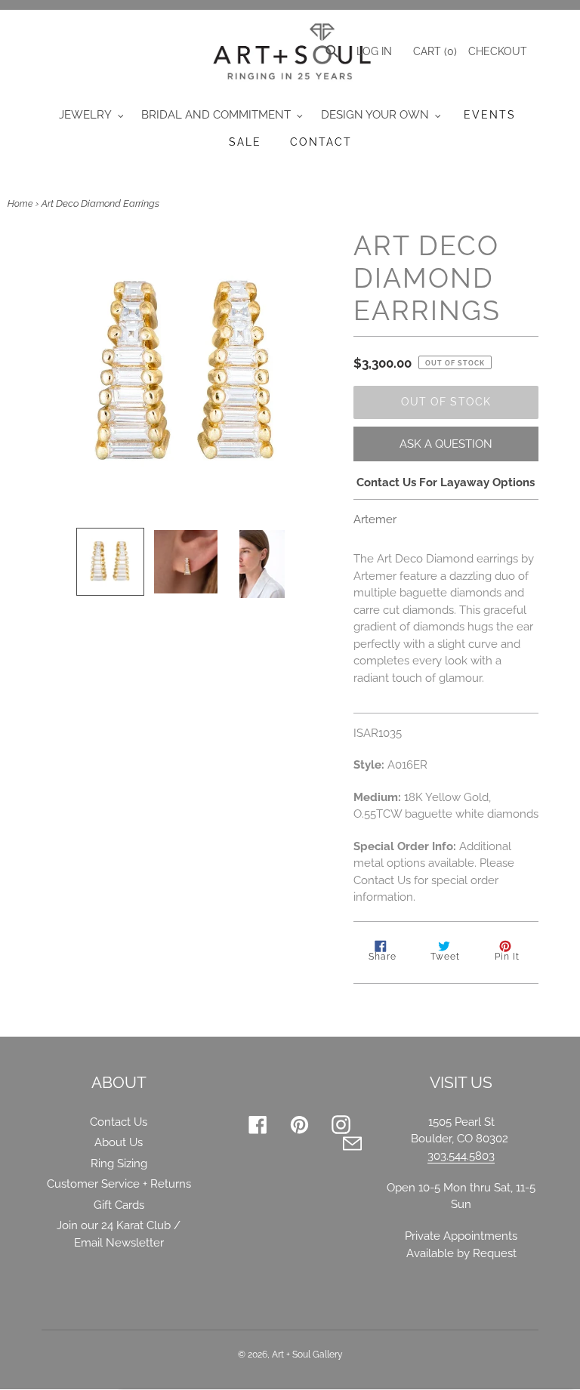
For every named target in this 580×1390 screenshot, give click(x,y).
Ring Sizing (119, 1163)
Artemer (374, 519)
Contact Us (118, 1122)
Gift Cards (119, 1205)
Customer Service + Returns (119, 1184)
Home (20, 204)
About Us (118, 1142)
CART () (433, 51)
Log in (374, 51)
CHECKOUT (497, 51)
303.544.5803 (461, 1156)
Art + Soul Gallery (307, 1354)
